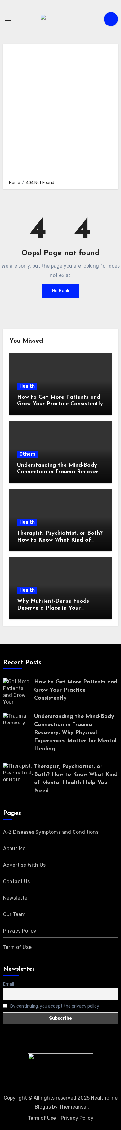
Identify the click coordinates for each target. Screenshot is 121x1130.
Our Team (14, 914)
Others (27, 454)
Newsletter (16, 898)
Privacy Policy (20, 931)
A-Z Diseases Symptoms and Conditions (51, 832)
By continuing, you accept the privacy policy (54, 1006)
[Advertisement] (60, 110)
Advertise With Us (24, 865)
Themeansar (73, 1107)
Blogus (43, 1107)
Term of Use (17, 947)
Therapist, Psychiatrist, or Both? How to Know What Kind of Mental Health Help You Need (60, 540)
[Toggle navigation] (8, 19)
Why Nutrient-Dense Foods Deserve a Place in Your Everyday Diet (53, 608)
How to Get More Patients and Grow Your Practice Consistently (75, 690)
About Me (14, 848)
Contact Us (16, 881)
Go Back (60, 290)
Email (8, 984)
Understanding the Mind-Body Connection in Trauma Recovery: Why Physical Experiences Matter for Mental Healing (75, 733)
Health (27, 386)
